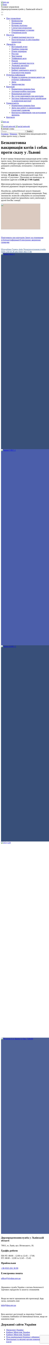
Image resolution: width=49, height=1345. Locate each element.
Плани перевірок (19, 51)
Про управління (13, 18)
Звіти (13, 82)
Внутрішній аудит (19, 47)
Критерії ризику (18, 68)
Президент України (15, 1330)
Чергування (16, 56)
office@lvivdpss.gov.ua (11, 1278)
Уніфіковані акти (19, 58)
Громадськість (12, 103)
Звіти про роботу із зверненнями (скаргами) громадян (26, 109)
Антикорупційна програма (23, 91)
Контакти (10, 117)
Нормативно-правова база (23, 89)
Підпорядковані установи (22, 30)
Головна (4, 134)
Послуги (10, 35)
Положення (16, 23)
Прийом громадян (19, 49)
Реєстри (15, 54)
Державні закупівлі (20, 65)
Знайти (29, 131)
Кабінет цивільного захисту (23, 70)
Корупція (10, 87)
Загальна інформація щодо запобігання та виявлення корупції (28, 99)
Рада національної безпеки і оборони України (26, 1337)
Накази (14, 61)
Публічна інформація (15, 75)
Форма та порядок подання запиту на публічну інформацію (28, 78)
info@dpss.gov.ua (8, 1305)
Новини (13, 134)
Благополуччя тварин (21, 72)
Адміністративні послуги (22, 37)
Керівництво (17, 21)
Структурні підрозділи (21, 28)
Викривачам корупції (20, 94)
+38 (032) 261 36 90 (9, 1268)
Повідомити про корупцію (13, 237)
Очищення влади (19, 32)
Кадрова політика (19, 25)
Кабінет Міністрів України (18, 1332)
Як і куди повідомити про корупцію (27, 96)
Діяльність (11, 44)
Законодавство (18, 84)
